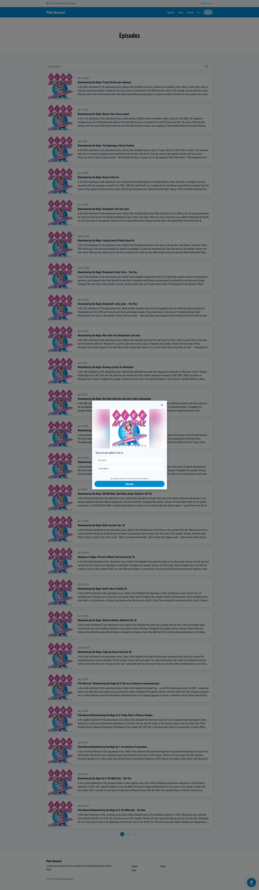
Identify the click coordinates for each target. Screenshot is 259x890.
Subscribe (129, 483)
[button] (161, 405)
